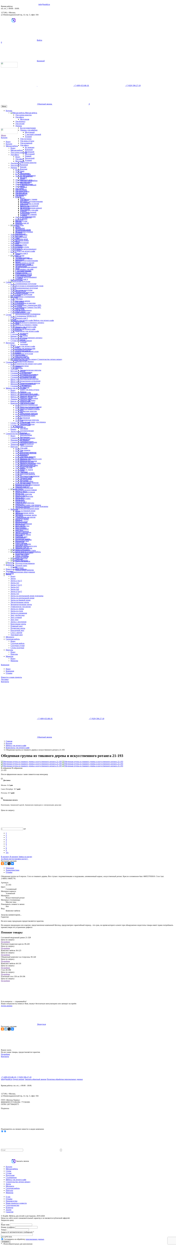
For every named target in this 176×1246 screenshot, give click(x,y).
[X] (9, 863)
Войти (39, 40)
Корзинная (19, 542)
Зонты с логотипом (18, 622)
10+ (7, 853)
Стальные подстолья (23, 294)
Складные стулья (17, 646)
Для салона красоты (28, 162)
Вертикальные (26, 435)
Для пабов (15, 243)
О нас (8, 1197)
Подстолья (10, 343)
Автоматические (27, 431)
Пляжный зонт (17, 626)
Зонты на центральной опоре (27, 509)
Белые (13, 325)
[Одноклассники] (2, 863)
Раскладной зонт (17, 630)
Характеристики (12, 870)
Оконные (19, 559)
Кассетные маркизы (23, 540)
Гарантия (9, 1212)
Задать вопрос (6, 1006)
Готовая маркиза (27, 444)
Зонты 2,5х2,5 (16, 581)
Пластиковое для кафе (29, 210)
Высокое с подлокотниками (31, 201)
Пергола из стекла (22, 485)
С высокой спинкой (33, 134)
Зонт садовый (16, 617)
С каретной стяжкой (28, 214)
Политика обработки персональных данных (65, 1079)
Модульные (20, 228)
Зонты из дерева (17, 609)
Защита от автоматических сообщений (17, 1232)
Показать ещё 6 (21, 253)
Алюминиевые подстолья (25, 284)
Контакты (5, 682)
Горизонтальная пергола (25, 466)
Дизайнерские (16, 330)
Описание (10, 868)
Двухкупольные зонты (24, 513)
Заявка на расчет (25, 857)
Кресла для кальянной (24, 265)
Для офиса (15, 155)
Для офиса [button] (24, 145)
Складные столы (22, 247)
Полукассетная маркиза (25, 563)
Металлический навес (24, 553)
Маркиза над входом (23, 548)
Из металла (19, 470)
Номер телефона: (8, 1227)
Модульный (30, 132)
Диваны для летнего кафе (21, 399)
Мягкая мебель (12, 146)
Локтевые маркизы (23, 544)
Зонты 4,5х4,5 (16, 591)
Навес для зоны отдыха (29, 390)
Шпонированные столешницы (27, 314)
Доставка (9, 571)
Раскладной (29, 158)
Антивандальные (18, 321)
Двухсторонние (26, 446)
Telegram (8, 20)
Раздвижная (25, 418)
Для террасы (25, 450)
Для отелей (15, 165)
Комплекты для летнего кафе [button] (27, 331)
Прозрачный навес (27, 416)
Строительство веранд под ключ (28, 364)
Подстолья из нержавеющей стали (29, 286)
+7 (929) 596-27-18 (23, 1077)
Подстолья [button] (26, 281)
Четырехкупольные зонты (26, 515)
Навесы (18, 475)
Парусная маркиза (27, 474)
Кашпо (13, 429)
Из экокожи (29, 147)
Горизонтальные (22, 529)
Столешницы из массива (25, 303)
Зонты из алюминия (19, 613)
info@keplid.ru (44, 4)
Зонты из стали (17, 611)
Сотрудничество (12, 1205)
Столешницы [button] (29, 297)
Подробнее (5, 942)
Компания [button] (10, 565)
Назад (8, 142)
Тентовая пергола (22, 507)
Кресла (13, 252)
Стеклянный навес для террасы (33, 422)
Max (13, 20)
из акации (19, 410)
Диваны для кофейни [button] (28, 130)
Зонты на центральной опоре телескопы (31, 506)
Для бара (19, 299)
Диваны (14, 168)
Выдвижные (20, 527)
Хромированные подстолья (26, 288)
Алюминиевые (21, 455)
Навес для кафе (26, 467)
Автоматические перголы (30, 370)
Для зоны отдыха (27, 141)
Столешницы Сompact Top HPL (28, 307)
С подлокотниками (23, 276)
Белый (13, 289)
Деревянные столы (18, 291)
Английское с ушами (28, 199)
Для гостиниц (25, 139)
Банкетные (15, 323)
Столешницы (11, 362)
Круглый (14, 297)
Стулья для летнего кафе (21, 425)
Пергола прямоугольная (30, 409)
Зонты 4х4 (15, 589)
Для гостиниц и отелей (29, 204)
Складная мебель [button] (34, 552)
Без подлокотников (23, 174)
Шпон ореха (16, 382)
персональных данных (35, 1239)
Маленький (29, 152)
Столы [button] (21, 225)
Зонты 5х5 (15, 594)
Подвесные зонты (18, 628)
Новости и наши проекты (11, 677)
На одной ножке (22, 240)
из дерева (24, 336)
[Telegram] (5, 863)
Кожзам (23, 167)
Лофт (22, 171)
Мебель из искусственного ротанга (29, 323)
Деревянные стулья (18, 328)
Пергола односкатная (29, 405)
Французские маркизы (24, 570)
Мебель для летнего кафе (16, 388)
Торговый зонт (17, 635)
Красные (23, 169)
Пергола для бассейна (24, 481)
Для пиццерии (16, 245)
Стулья (8, 315)
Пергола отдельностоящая (26, 490)
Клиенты (9, 1207)
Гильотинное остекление (30, 381)
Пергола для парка (23, 483)
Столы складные (17, 648)
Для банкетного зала (19, 235)
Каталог (4, 137)
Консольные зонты (23, 534)
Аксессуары (15, 431)
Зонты (8, 574)
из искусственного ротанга (31, 338)
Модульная (19, 161)
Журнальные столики (24, 232)
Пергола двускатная (23, 479)
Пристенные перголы (24, 496)
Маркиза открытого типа (25, 550)
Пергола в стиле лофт (24, 477)
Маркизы (14, 509)
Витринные (20, 524)
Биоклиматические (23, 460)
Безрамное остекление (24, 457)
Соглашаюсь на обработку (24, 1239)
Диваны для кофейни (24, 176)
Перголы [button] (19, 368)
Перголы (14, 447)
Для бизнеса (15, 163)
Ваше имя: (5, 1225)
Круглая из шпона (18, 371)
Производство (11, 1201)
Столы (8, 282)
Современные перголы (29, 420)
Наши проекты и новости (16, 1203)
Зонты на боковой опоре (25, 511)
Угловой (28, 137)
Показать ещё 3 (21, 318)
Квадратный (16, 295)
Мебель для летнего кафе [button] (43, 320)
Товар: (4, 1230)
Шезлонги (10, 637)
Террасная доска (22, 366)
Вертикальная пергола (29, 379)
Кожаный (29, 150)
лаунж (17, 416)
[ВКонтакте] (12, 863)
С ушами (23, 219)
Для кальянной (26, 143)
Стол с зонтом (16, 633)
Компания (5, 665)
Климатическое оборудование (23, 572)
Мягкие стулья (16, 280)
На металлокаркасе (23, 230)
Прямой (28, 156)
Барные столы (16, 306)
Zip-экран (24, 429)
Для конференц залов (19, 239)
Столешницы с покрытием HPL (28, 305)
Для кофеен (20, 186)
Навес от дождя (26, 470)
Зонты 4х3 (15, 587)
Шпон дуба (15, 379)
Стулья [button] (21, 255)
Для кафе (24, 448)
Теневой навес (21, 565)
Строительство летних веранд (18, 434)
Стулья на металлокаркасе (26, 277)
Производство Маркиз (24, 361)
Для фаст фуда (16, 248)
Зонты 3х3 (15, 583)
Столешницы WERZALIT (26, 316)
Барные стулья (16, 336)
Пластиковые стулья (19, 338)
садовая (23, 342)
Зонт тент (14, 620)
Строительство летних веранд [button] (49, 359)
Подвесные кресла (18, 427)
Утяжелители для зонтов (21, 607)
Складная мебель (13, 639)
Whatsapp (3, 20)
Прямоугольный (22, 243)
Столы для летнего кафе (25, 251)
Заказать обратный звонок (35, 1079)
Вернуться (41, 1024)
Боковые (18, 520)
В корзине (14, 857)
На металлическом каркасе (31, 208)
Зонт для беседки (18, 615)
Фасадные (19, 568)
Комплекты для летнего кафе (22, 403)
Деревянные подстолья (20, 358)
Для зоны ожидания (19, 237)
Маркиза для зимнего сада (26, 546)
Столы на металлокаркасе (25, 249)
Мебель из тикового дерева (26, 325)
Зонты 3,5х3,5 (16, 585)
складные (24, 344)
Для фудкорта (16, 250)
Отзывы (9, 673)
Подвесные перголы (28, 411)
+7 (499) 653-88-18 (8, 1077)
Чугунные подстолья (19, 356)
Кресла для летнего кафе (25, 329)
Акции (8, 1210)
